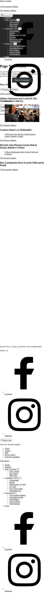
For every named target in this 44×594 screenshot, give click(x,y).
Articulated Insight (16, 48)
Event (7, 56)
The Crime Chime (16, 39)
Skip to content (5, 1)
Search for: (4, 114)
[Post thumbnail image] (22, 121)
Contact (7, 451)
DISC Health (14, 22)
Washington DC (15, 41)
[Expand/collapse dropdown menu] (18, 20)
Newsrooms (9, 44)
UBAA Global (5, 94)
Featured (8, 18)
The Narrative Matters (17, 46)
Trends (7, 15)
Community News (11, 29)
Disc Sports (13, 24)
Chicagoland (14, 31)
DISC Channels (10, 20)
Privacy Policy (10, 455)
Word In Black (14, 52)
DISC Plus (13, 26)
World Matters (14, 54)
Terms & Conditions (12, 457)
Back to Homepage (22, 80)
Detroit (12, 33)
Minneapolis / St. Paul (17, 35)
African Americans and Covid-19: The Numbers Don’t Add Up (18, 99)
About (7, 448)
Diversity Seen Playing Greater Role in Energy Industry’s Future (18, 146)
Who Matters (14, 50)
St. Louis (12, 37)
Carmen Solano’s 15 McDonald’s (16, 130)
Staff (6, 453)
